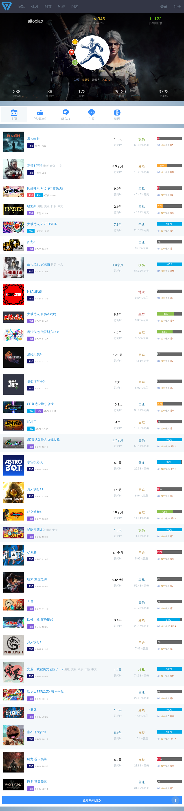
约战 (61, 6)
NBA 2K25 (34, 291)
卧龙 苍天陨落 (37, 759)
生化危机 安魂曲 (38, 264)
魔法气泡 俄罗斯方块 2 (43, 331)
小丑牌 (32, 552)
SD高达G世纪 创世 (40, 403)
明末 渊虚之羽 (37, 579)
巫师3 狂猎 (34, 165)
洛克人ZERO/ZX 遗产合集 (45, 691)
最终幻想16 (35, 354)
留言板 (65, 118)
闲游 (75, 6)
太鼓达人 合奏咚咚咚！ (43, 314)
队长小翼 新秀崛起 (40, 619)
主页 (14, 118)
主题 (91, 118)
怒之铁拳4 (34, 511)
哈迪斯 (32, 206)
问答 (48, 6)
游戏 (21, 6)
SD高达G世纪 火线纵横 (43, 439)
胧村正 (32, 421)
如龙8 (31, 241)
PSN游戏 (40, 118)
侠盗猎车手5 (36, 381)
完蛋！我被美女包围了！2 (45, 669)
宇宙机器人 (35, 462)
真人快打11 (35, 489)
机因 (34, 6)
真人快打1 (34, 642)
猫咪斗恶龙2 (36, 529)
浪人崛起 (33, 138)
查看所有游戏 (92, 800)
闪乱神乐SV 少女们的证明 (45, 188)
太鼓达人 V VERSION (42, 224)
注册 (177, 6)
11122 (155, 18)
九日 (30, 601)
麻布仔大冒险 (36, 732)
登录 (163, 6)
